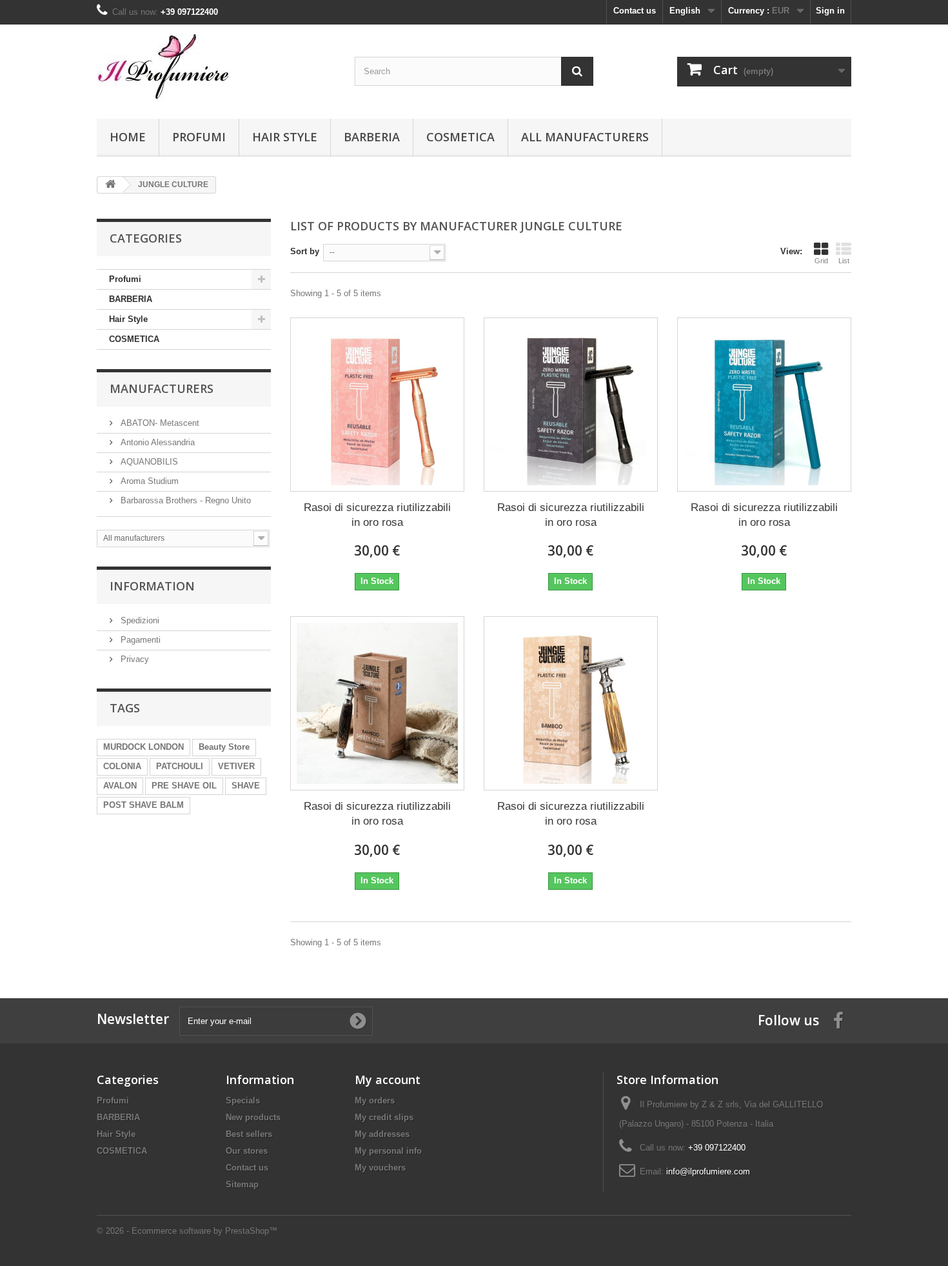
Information (152, 586)
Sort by (304, 251)
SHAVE (246, 785)
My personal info (388, 1151)
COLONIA (122, 766)
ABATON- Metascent (158, 423)
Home (128, 137)
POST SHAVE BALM (143, 805)
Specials (243, 1100)
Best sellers (249, 1134)
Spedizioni (138, 620)
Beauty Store (224, 747)
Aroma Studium (148, 481)
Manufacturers (161, 388)
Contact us (634, 10)
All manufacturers (585, 137)
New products (253, 1117)
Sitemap (242, 1184)
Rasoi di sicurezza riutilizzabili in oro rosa (377, 514)
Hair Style (284, 137)
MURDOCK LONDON (143, 747)
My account (387, 1079)
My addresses (382, 1134)
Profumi (199, 137)
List (843, 261)
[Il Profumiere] (216, 68)
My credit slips (384, 1117)
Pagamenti (139, 640)
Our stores (247, 1151)
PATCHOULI (179, 766)
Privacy (133, 659)
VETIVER (236, 766)
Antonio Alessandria (156, 442)
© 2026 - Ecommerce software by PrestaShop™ (187, 1231)
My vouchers (380, 1167)
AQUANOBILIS (148, 462)
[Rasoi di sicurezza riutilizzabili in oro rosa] (377, 404)
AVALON (120, 785)
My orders (375, 1100)
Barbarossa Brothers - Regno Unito (184, 500)
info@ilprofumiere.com (708, 1171)
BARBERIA (372, 137)
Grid (821, 261)
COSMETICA (460, 137)
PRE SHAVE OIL (184, 785)
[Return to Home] (110, 185)
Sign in (830, 10)
